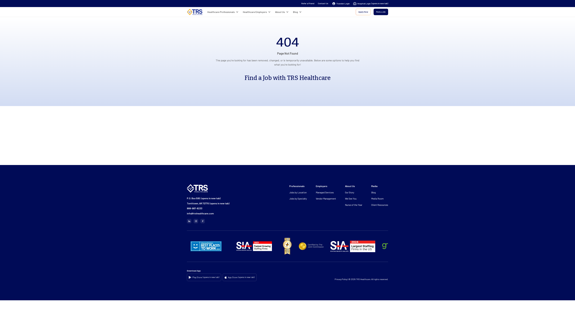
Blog (295, 11)
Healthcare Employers (255, 11)
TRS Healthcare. (363, 279)
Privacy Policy (341, 279)
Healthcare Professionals (221, 11)
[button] (341, 3)
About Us (280, 11)
